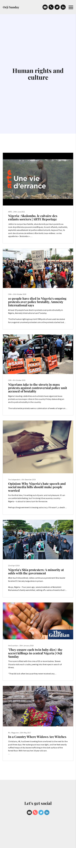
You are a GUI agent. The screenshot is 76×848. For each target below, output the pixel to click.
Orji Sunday (11, 7)
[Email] (45, 7)
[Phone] (51, 7)
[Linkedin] (63, 7)
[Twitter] (57, 7)
